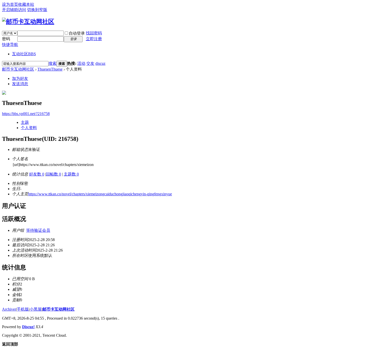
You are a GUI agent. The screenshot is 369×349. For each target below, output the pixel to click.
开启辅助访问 (14, 10)
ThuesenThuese (50, 69)
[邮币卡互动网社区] (28, 21)
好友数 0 (36, 174)
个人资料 (29, 128)
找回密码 (94, 33)
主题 (25, 122)
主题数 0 (71, 174)
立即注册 (94, 39)
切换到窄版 (37, 10)
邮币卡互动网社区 (18, 69)
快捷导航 (10, 44)
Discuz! (28, 327)
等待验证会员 (38, 230)
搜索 (52, 63)
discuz (100, 63)
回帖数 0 (53, 174)
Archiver (9, 309)
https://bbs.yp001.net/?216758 (26, 113)
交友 (90, 63)
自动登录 (77, 33)
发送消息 (20, 84)
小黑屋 (36, 309)
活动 (81, 63)
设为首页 (10, 4)
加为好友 (20, 78)
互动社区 (24, 54)
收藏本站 (26, 4)
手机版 (23, 309)
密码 (6, 39)
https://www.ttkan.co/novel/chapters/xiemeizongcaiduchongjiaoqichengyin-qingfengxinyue (100, 194)
